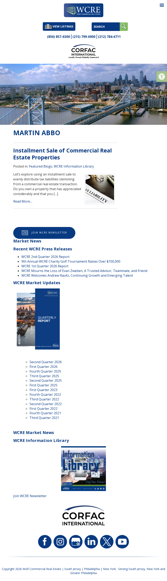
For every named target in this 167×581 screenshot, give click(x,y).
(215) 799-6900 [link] (84, 36)
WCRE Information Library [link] (74, 166)
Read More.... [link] (22, 201)
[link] (161, 76)
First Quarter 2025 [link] (43, 385)
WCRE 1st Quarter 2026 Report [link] (44, 266)
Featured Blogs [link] (40, 166)
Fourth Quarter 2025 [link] (45, 371)
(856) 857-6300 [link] (58, 36)
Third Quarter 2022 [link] (44, 399)
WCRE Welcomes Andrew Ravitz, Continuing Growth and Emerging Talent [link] (77, 275)
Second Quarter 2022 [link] (46, 404)
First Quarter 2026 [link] (43, 366)
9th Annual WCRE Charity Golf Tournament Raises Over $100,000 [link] (70, 261)
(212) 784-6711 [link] (109, 36)
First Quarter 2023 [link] (43, 390)
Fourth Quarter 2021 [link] (45, 413)
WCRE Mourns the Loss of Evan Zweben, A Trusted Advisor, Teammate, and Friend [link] (84, 271)
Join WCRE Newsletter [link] (49, 232)
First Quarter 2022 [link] (43, 408)
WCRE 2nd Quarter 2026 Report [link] (45, 256)
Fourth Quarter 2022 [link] (45, 394)
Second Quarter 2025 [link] (46, 380)
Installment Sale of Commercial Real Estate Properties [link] (62, 154)
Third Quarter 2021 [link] (44, 417)
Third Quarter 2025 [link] (44, 376)
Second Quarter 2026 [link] (46, 362)
